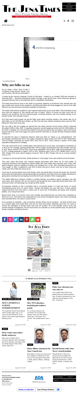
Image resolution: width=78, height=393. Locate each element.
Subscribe (69, 7)
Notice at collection (26, 390)
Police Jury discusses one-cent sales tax (63, 288)
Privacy (56, 380)
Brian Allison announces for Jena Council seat (38, 349)
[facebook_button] (68, 20)
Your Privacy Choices (45, 390)
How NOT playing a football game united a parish (36, 305)
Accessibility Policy (68, 380)
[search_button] (64, 20)
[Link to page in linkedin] (21, 219)
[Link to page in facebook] (4, 219)
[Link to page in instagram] (10, 219)
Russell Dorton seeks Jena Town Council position (63, 349)
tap (72, 21)
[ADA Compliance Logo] (39, 380)
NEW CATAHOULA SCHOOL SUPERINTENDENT (11, 305)
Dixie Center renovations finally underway (12, 334)
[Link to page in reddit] (37, 219)
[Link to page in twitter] (15, 219)
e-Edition (69, 10)
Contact (70, 377)
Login (69, 4)
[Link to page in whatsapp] (32, 219)
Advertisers (59, 377)
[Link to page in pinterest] (26, 219)
